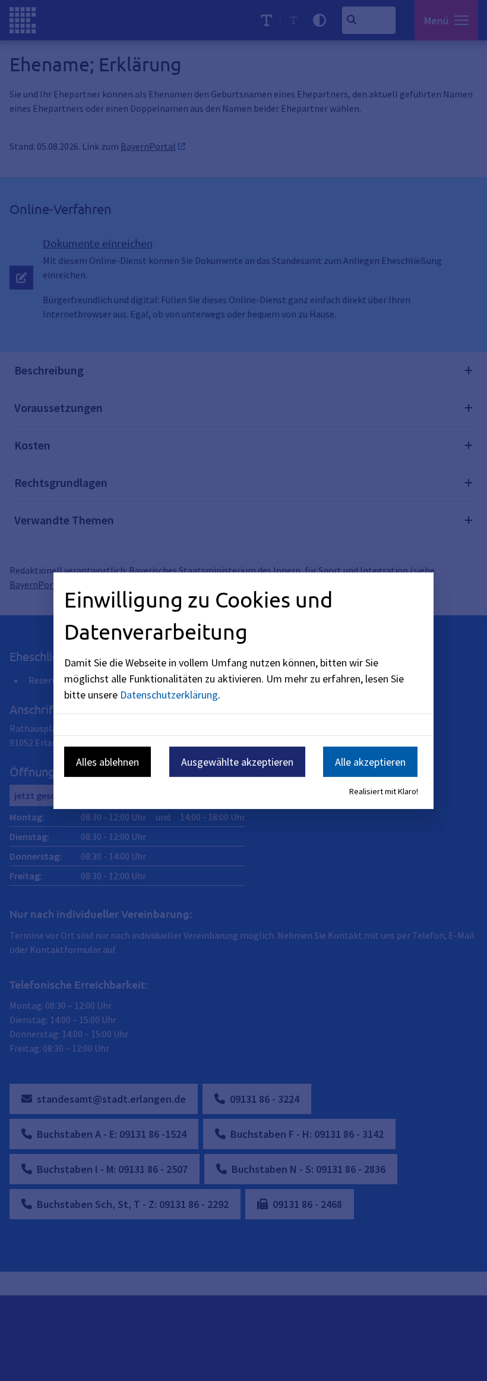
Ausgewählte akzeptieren (237, 762)
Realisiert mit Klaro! (383, 791)
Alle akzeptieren (370, 762)
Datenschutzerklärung (169, 694)
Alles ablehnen (107, 762)
